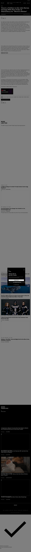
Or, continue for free (16, 284)
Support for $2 (16, 280)
